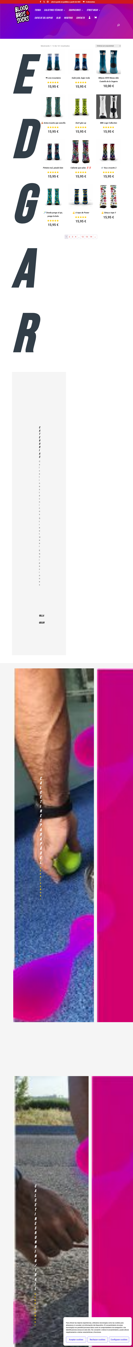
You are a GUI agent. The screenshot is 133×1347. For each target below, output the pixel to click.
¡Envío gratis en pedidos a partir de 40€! (66, 2)
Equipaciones (75, 10)
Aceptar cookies (76, 1339)
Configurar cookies (119, 1339)
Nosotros (68, 18)
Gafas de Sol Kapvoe (44, 18)
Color (40, 622)
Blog (58, 18)
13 (87, 237)
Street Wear (92, 10)
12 (83, 237)
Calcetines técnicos (53, 10)
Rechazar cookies (97, 1339)
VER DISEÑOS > (40, 883)
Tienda (38, 10)
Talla (40, 615)
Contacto (80, 18)
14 (91, 237)
